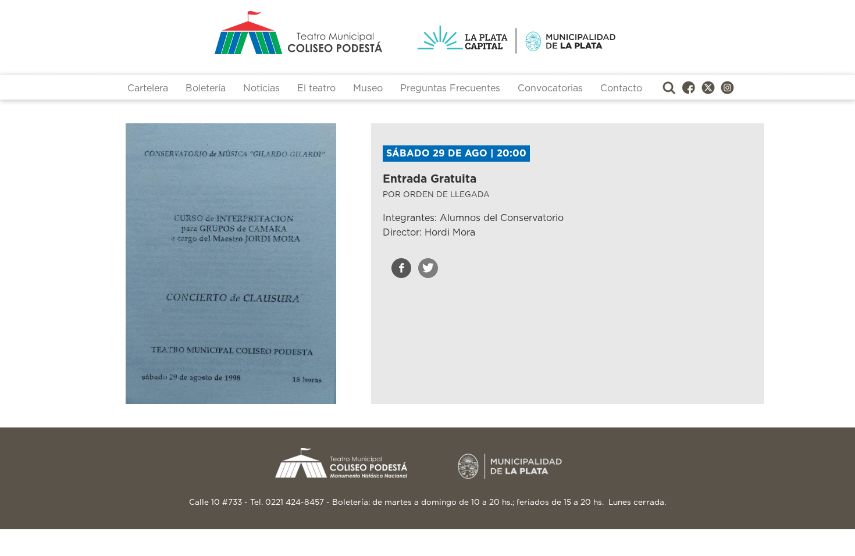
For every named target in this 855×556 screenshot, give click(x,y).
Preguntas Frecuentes (450, 88)
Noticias (261, 88)
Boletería (206, 88)
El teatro (316, 88)
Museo (368, 88)
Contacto (621, 88)
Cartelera (147, 88)
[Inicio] (253, 32)
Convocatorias (550, 88)
